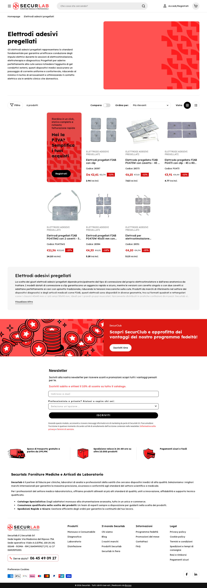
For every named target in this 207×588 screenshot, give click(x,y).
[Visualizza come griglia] (187, 105)
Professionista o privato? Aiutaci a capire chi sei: (81, 401)
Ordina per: (122, 105)
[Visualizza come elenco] (195, 105)
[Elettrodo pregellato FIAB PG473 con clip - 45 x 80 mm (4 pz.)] (182, 130)
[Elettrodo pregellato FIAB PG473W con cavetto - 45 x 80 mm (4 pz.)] (142, 130)
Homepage (14, 16)
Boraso (128, 585)
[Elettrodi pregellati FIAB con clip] (103, 130)
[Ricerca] (143, 6)
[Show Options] (155, 406)
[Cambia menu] (9, 6)
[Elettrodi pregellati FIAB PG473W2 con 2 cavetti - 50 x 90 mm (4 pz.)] (64, 205)
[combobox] (102, 406)
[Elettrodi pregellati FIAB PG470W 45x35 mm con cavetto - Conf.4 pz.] (103, 205)
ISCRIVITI (103, 415)
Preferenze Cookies (18, 569)
